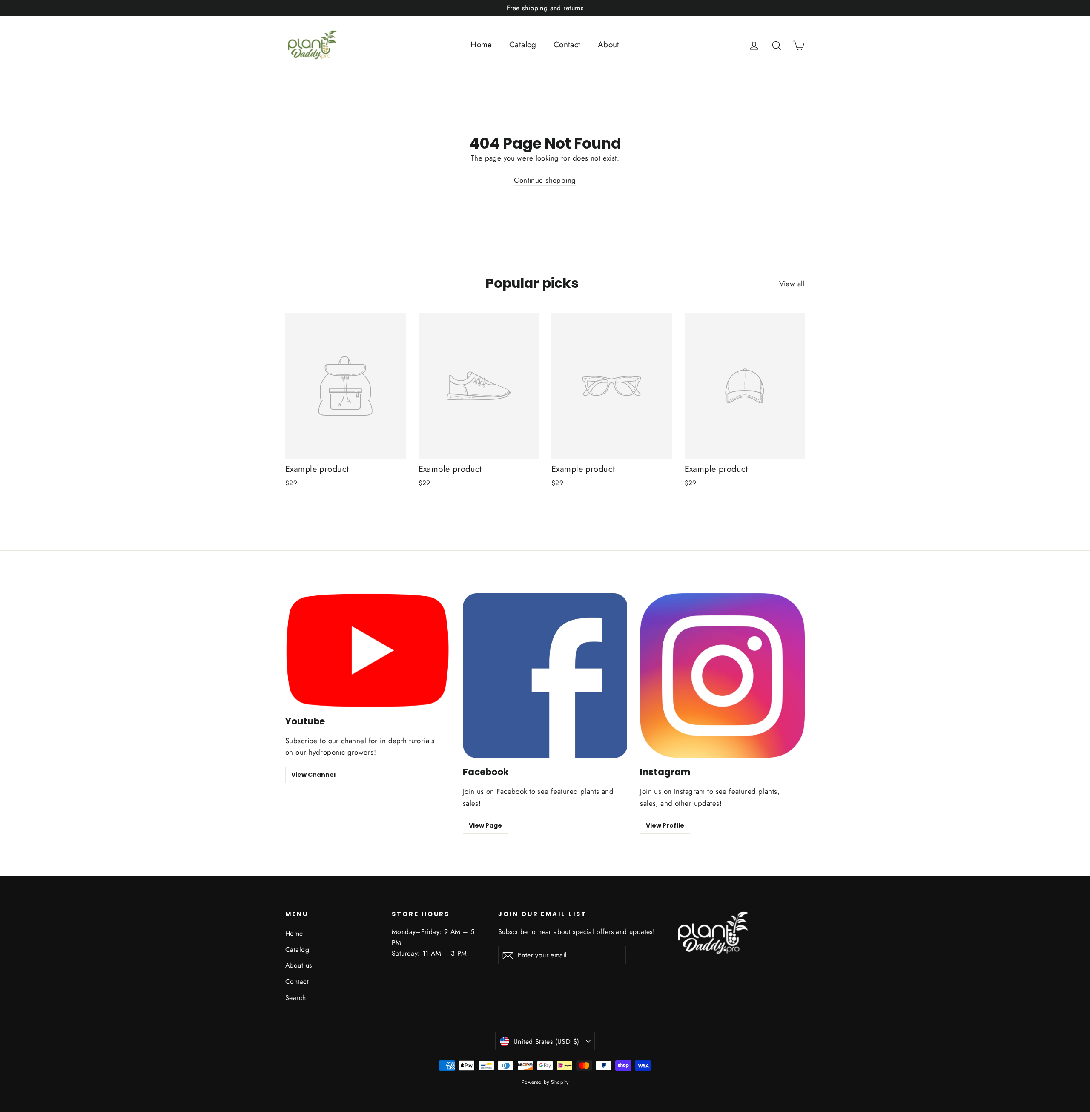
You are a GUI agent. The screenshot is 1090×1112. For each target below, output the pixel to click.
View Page (485, 825)
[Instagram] (722, 675)
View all (792, 284)
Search (295, 998)
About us (298, 965)
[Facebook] (545, 675)
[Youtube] (367, 650)
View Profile (665, 825)
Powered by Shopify (545, 1082)
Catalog (522, 44)
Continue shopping (545, 180)
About (609, 44)
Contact (567, 44)
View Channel (313, 774)
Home (481, 44)
